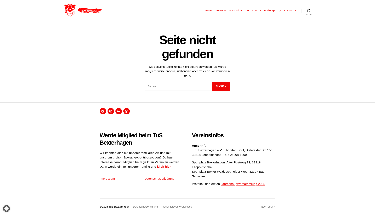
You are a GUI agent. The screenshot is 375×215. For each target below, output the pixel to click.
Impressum (107, 178)
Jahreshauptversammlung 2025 (243, 183)
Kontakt (288, 10)
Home (208, 10)
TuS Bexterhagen (119, 206)
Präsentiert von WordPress (176, 206)
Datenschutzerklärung (159, 178)
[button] (6, 208)
